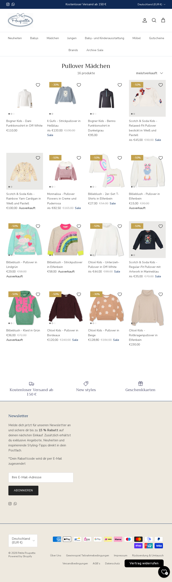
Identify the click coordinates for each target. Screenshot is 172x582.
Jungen (72, 38)
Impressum (120, 555)
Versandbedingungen (75, 563)
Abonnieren (23, 490)
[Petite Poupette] (20, 20)
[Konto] (144, 20)
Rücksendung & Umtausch (148, 555)
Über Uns (55, 555)
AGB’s (96, 563)
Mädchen (53, 38)
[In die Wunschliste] (38, 85)
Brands (73, 50)
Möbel (137, 38)
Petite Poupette (26, 553)
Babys (34, 38)
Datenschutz (112, 563)
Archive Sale (94, 50)
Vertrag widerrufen (144, 563)
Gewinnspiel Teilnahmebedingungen (87, 555)
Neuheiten (15, 38)
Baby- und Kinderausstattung (104, 38)
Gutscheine (156, 38)
